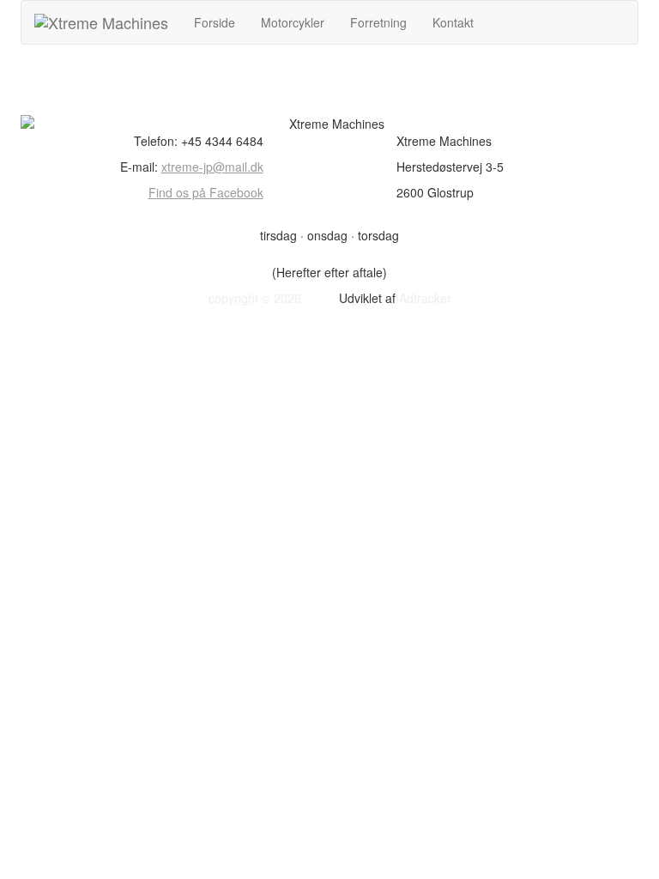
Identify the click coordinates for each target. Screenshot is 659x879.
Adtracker (425, 297)
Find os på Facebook (205, 192)
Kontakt (453, 22)
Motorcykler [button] (292, 22)
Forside (214, 22)
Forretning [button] (378, 22)
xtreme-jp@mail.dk (212, 166)
